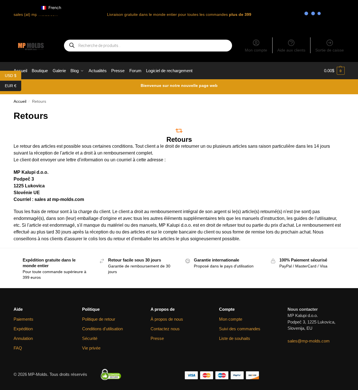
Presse (157, 338)
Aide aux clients (291, 50)
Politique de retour (98, 319)
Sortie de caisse (329, 50)
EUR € (13, 85)
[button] (334, 70)
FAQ (18, 348)
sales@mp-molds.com (309, 340)
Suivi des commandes (239, 328)
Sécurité (89, 338)
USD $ (13, 75)
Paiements (23, 319)
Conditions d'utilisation (102, 328)
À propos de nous (167, 319)
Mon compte (256, 50)
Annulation (23, 338)
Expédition (23, 328)
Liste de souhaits (234, 338)
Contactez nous (165, 328)
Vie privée (91, 348)
